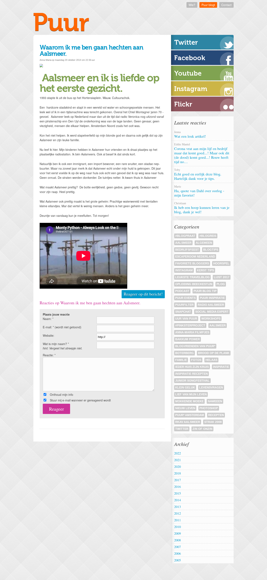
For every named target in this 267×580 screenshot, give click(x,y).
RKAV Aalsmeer (187, 422)
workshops (210, 318)
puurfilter (184, 304)
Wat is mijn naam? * (62, 346)
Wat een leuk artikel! (190, 134)
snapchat (183, 311)
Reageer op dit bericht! (143, 294)
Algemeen (204, 242)
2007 (177, 546)
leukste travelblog (192, 277)
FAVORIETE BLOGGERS (192, 263)
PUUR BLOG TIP (205, 291)
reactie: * (49, 355)
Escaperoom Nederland (195, 256)
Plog (221, 284)
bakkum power (187, 339)
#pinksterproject (190, 325)
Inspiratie (221, 366)
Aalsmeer (183, 242)
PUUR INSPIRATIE (212, 298)
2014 (177, 500)
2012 (177, 513)
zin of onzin (202, 428)
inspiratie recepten (191, 373)
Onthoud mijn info (61, 394)
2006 (177, 553)
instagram (184, 270)
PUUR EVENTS (185, 298)
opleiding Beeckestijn (193, 284)
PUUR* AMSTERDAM (189, 415)
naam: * (48, 319)
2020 (177, 466)
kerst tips (205, 270)
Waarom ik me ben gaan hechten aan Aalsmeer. (91, 50)
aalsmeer (217, 325)
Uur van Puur (186, 318)
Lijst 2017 (221, 277)
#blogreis (207, 235)
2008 (177, 540)
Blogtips (210, 249)
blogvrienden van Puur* (195, 346)
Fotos (196, 360)
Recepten (216, 415)
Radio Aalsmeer (211, 304)
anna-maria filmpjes (192, 332)
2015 (177, 493)
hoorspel (221, 263)
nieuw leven (185, 408)
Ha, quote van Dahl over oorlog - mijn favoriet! (199, 191)
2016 (177, 486)
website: (48, 335)
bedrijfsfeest (187, 249)
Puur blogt (208, 5)
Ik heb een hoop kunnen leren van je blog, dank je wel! (201, 207)
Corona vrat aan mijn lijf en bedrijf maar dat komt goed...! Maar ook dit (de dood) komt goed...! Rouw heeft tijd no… (201, 153)
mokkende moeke (189, 401)
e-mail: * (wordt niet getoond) (62, 327)
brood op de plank (213, 353)
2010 (177, 526)
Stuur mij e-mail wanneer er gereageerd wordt (80, 400)
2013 (177, 506)
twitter (181, 428)
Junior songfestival (192, 380)
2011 (177, 520)
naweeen (215, 401)
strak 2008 (213, 422)
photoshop (208, 408)
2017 (177, 480)
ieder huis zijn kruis (192, 366)
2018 (177, 473)
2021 (177, 460)
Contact (226, 5)
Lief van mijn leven (191, 394)
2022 (177, 453)
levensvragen (211, 387)
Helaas (211, 360)
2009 (177, 533)
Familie (181, 360)
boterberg (184, 353)
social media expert (212, 311)
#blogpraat (185, 235)
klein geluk (185, 387)
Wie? (192, 5)
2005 (177, 560)
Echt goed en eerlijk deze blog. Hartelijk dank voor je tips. (197, 174)
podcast (182, 291)
